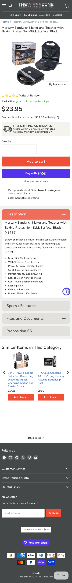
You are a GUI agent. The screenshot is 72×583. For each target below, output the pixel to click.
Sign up (54, 513)
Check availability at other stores (23, 198)
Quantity (6, 141)
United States (34, 529)
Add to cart (21, 397)
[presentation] (4, 372)
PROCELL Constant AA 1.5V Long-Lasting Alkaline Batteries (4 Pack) (51, 378)
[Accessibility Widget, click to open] (66, 292)
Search (36, 573)
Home (5, 21)
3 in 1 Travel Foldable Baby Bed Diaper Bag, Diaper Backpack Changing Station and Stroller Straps (21, 379)
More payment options (36, 181)
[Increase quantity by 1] (32, 149)
